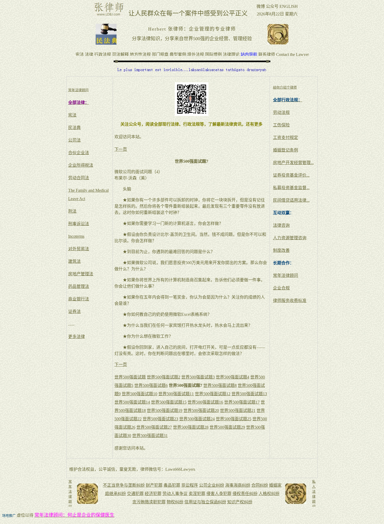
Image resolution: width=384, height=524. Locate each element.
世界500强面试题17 (242, 402)
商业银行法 (78, 299)
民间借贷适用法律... (291, 200)
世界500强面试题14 (132, 402)
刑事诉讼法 (78, 224)
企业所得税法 (80, 165)
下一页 (120, 149)
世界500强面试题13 (249, 394)
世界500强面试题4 (232, 377)
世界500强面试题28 (190, 427)
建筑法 (74, 261)
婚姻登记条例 (285, 150)
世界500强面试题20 (201, 410)
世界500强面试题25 (233, 419)
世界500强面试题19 (164, 410)
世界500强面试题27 (154, 427)
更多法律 (76, 336)
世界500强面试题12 (212, 394)
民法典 (74, 127)
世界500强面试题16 (205, 402)
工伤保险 (281, 125)
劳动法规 (281, 112)
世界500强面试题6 (151, 385)
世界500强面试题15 (169, 402)
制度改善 (281, 250)
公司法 (74, 140)
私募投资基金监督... (291, 187)
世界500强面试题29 (227, 427)
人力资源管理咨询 (289, 238)
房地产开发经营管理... (293, 162)
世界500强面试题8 (220, 385)
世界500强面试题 (130, 377)
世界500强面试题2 (163, 377)
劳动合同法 (78, 178)
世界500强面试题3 (198, 377)
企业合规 (281, 288)
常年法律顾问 (285, 275)
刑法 (72, 211)
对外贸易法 (78, 249)
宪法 (72, 115)
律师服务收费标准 (289, 300)
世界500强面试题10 (139, 394)
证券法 (74, 311)
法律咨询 (281, 225)
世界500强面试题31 (150, 435)
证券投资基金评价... (291, 175)
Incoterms (76, 236)
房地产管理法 (80, 274)
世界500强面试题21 (237, 410)
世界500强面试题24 (197, 419)
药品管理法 (78, 286)
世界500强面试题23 (160, 419)
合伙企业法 (78, 152)
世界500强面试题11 (176, 394)
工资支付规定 (285, 137)
